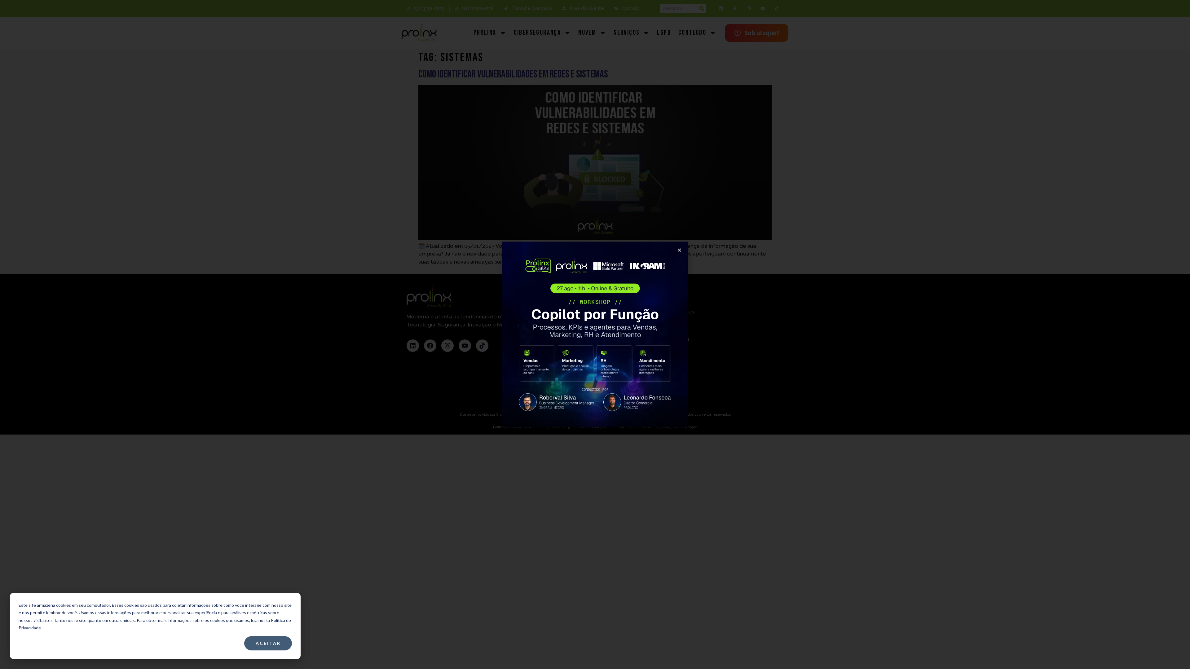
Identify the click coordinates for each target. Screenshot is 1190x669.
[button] (679, 250)
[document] (595, 334)
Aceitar (268, 643)
